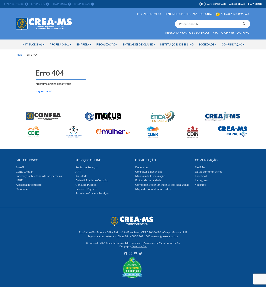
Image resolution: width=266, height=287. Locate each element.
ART (78, 171)
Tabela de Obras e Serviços (92, 193)
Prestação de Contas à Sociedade (187, 33)
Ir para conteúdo (15, 4)
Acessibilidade (237, 4)
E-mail (20, 167)
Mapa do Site (255, 4)
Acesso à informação (234, 14)
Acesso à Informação (29, 184)
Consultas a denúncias (148, 171)
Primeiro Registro (86, 189)
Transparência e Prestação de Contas (188, 14)
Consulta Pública (85, 184)
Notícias (200, 167)
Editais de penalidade (148, 180)
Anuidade (81, 176)
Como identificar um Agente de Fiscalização (162, 184)
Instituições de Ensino (177, 44)
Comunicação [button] (232, 44)
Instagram (201, 180)
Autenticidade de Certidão (91, 180)
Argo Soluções (139, 246)
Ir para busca (61, 4)
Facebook (201, 176)
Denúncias (141, 167)
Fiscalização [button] (106, 44)
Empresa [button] (82, 44)
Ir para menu (39, 4)
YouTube (200, 184)
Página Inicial (44, 91)
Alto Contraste (202, 4)
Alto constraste (216, 4)
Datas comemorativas (208, 171)
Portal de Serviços (149, 14)
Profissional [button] (59, 44)
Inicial (19, 54)
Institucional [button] (32, 44)
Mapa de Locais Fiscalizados (153, 189)
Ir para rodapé (83, 4)
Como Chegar (24, 171)
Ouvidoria (227, 33)
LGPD (215, 33)
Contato (243, 33)
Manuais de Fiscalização (150, 176)
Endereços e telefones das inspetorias (39, 176)
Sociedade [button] (206, 44)
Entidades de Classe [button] (138, 44)
